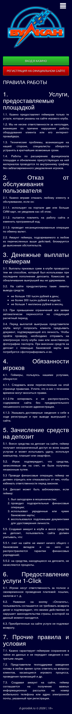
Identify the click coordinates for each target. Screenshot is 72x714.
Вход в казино (36, 61)
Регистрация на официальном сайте (36, 71)
